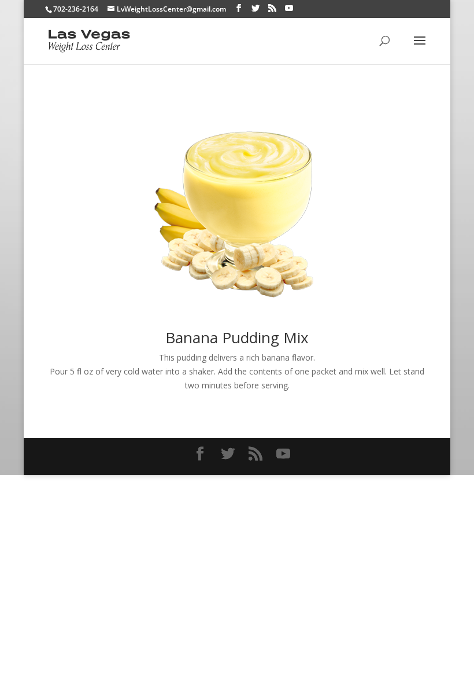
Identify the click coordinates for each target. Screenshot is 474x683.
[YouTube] (289, 8)
